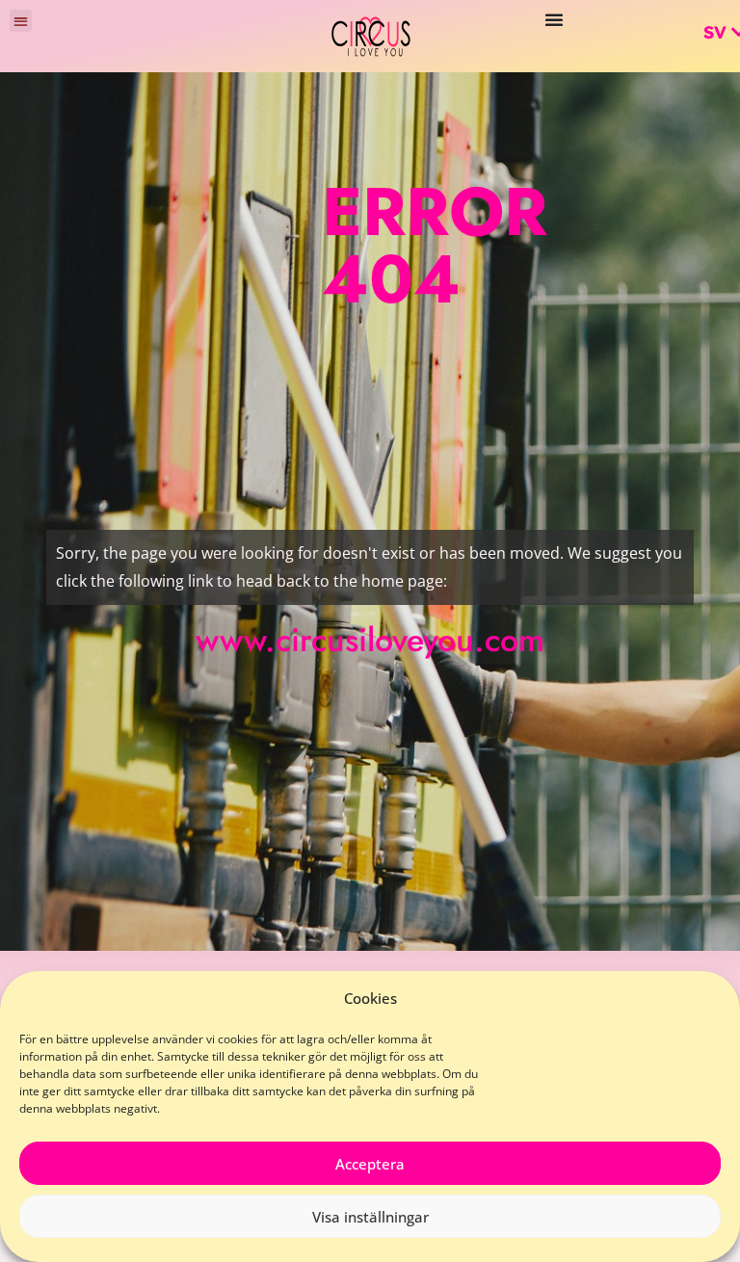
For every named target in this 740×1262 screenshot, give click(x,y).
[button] (21, 21)
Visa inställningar (370, 1216)
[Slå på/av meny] (554, 19)
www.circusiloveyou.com (370, 640)
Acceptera (370, 1163)
